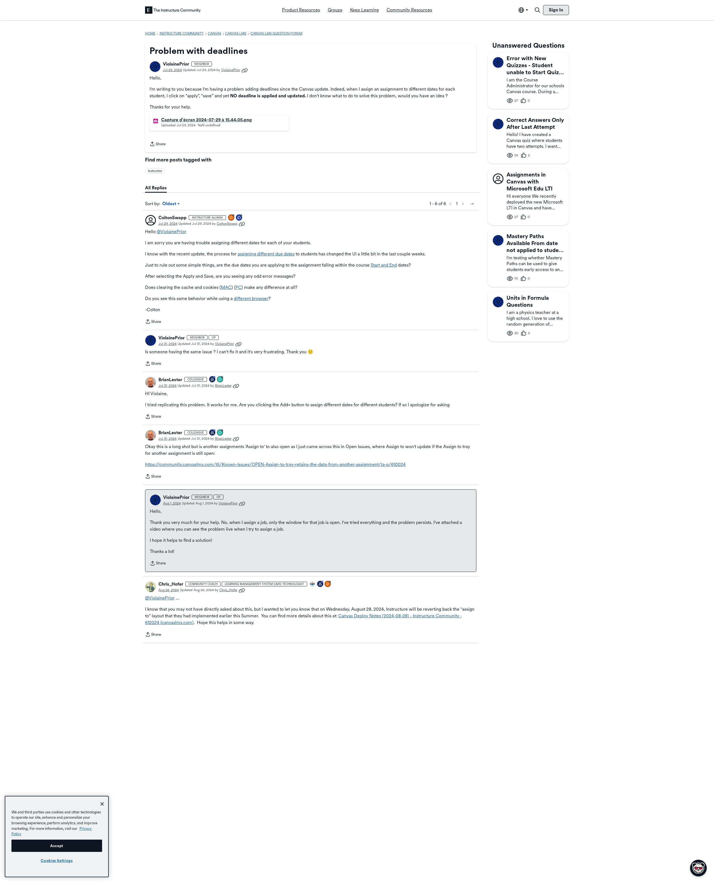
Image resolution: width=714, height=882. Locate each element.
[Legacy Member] (320, 584)
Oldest (169, 204)
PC (238, 287)
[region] (56, 837)
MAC (226, 287)
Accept (56, 846)
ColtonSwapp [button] (172, 217)
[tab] (156, 188)
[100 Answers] (231, 218)
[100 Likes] (239, 218)
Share (157, 144)
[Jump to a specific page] (471, 203)
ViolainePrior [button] (176, 64)
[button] (155, 66)
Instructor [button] (155, 171)
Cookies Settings (57, 860)
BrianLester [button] (170, 379)
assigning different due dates (266, 254)
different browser (251, 298)
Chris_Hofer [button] (170, 584)
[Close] (102, 804)
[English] (173, 10)
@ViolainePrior (171, 231)
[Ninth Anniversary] (212, 379)
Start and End (384, 265)
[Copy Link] (244, 70)
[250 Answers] (328, 584)
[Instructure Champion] (312, 584)
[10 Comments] (220, 379)
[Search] (537, 10)
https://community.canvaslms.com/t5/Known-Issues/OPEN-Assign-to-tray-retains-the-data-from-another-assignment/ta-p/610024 (275, 464)
